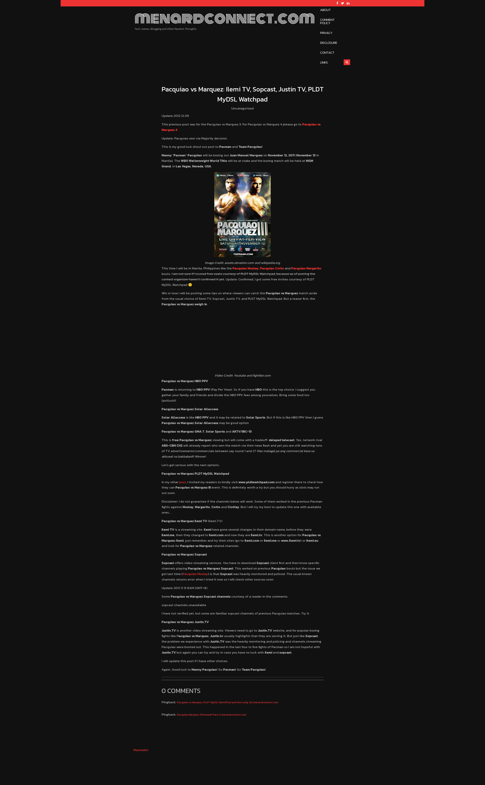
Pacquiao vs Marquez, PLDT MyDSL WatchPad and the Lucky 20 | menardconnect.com (227, 702)
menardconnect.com (225, 18)
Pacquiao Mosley (195, 573)
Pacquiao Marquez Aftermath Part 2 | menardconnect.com (211, 715)
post (182, 482)
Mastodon (141, 749)
